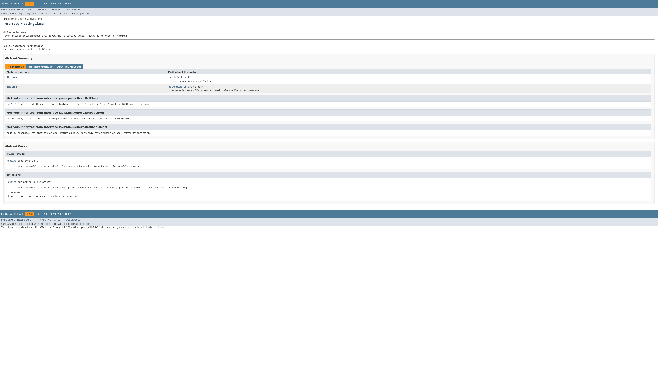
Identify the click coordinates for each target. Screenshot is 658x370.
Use (38, 4)
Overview (6, 4)
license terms (157, 227)
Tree (45, 4)
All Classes (73, 9)
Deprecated (56, 4)
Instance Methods (40, 66)
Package (18, 4)
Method (45, 14)
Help (68, 4)
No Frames (54, 9)
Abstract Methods (69, 66)
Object (188, 86)
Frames (42, 9)
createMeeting (177, 77)
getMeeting (175, 86)
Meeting (12, 77)
